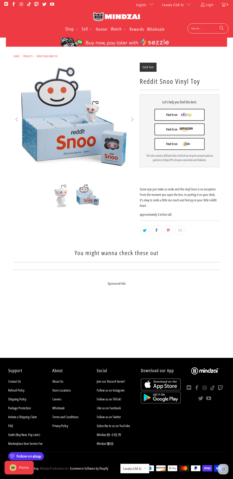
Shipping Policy (17, 399)
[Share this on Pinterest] (168, 230)
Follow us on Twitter (109, 417)
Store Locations (61, 390)
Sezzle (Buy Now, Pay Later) (24, 434)
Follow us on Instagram (110, 390)
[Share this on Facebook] (157, 230)
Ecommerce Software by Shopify (89, 468)
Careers (56, 399)
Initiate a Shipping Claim (22, 417)
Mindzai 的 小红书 (109, 434)
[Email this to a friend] (180, 230)
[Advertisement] (116, 326)
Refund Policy (16, 390)
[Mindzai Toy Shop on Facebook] (13, 4)
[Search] (221, 28)
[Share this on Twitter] (145, 230)
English (141, 5)
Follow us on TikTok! (109, 399)
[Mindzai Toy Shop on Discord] (5, 4)
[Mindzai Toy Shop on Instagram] (21, 4)
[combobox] (207, 28)
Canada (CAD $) (173, 5)
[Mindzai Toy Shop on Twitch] (36, 4)
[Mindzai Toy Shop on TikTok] (28, 4)
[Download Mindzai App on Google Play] (161, 402)
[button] (72, 29)
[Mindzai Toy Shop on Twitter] (44, 4)
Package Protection (19, 408)
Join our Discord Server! (111, 381)
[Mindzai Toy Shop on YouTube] (51, 4)
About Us (57, 381)
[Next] (131, 120)
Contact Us (14, 381)
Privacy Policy (60, 425)
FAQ (10, 425)
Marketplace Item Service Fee (25, 443)
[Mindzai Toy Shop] (116, 17)
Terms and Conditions (65, 417)
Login (210, 4)
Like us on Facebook (109, 408)
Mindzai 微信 (105, 443)
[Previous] (17, 120)
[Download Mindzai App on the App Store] (161, 389)
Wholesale (58, 408)
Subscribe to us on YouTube (113, 425)
